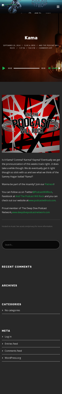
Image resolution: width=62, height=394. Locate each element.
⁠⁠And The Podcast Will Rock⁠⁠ (30, 196)
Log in (8, 336)
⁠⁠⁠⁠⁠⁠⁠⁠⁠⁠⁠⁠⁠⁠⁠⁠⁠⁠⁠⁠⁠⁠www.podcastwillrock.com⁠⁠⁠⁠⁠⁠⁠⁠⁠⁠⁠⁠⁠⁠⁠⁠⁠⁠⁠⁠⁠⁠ (42, 200)
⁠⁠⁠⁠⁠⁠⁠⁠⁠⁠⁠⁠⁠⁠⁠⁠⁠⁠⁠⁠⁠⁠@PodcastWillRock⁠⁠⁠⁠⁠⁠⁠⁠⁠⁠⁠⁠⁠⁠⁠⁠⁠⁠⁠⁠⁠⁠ (42, 192)
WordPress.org (13, 357)
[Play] (3, 68)
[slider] (56, 70)
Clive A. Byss (29, 45)
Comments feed (13, 350)
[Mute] (49, 68)
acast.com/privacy (27, 226)
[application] (31, 68)
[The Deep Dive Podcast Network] (9, 5)
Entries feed (11, 343)
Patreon (49, 184)
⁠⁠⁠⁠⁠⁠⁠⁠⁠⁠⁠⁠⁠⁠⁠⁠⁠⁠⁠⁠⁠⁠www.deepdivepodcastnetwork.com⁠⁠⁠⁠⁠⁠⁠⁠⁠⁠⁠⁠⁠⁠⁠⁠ (31, 212)
